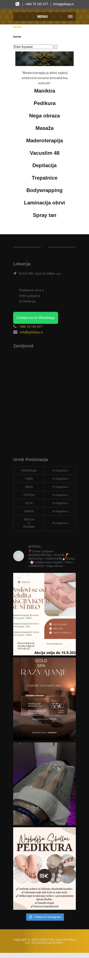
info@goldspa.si (63, 4)
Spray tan (44, 215)
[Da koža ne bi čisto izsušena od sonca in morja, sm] (44, 699)
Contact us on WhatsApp (36, 318)
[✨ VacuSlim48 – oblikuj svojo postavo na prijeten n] (44, 783)
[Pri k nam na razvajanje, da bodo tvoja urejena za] (44, 868)
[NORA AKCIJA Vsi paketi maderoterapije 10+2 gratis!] (44, 614)
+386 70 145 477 (36, 4)
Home (17, 27)
